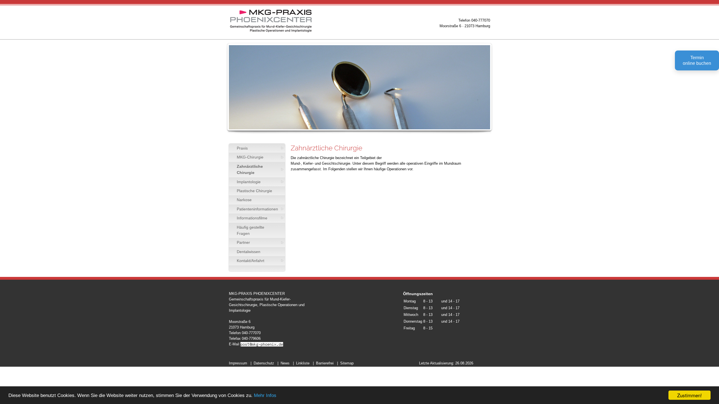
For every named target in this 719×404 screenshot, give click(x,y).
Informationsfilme (252, 218)
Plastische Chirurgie (254, 191)
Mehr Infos (265, 395)
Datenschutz (264, 363)
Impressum (238, 363)
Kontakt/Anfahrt (250, 260)
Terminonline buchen (697, 60)
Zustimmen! (689, 395)
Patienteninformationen (257, 209)
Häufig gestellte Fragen (250, 230)
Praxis (242, 148)
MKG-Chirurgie (250, 157)
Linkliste (303, 363)
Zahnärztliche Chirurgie (250, 169)
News (285, 363)
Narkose (244, 200)
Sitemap (347, 363)
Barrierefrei (325, 363)
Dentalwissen (248, 251)
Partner (243, 242)
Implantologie (249, 182)
